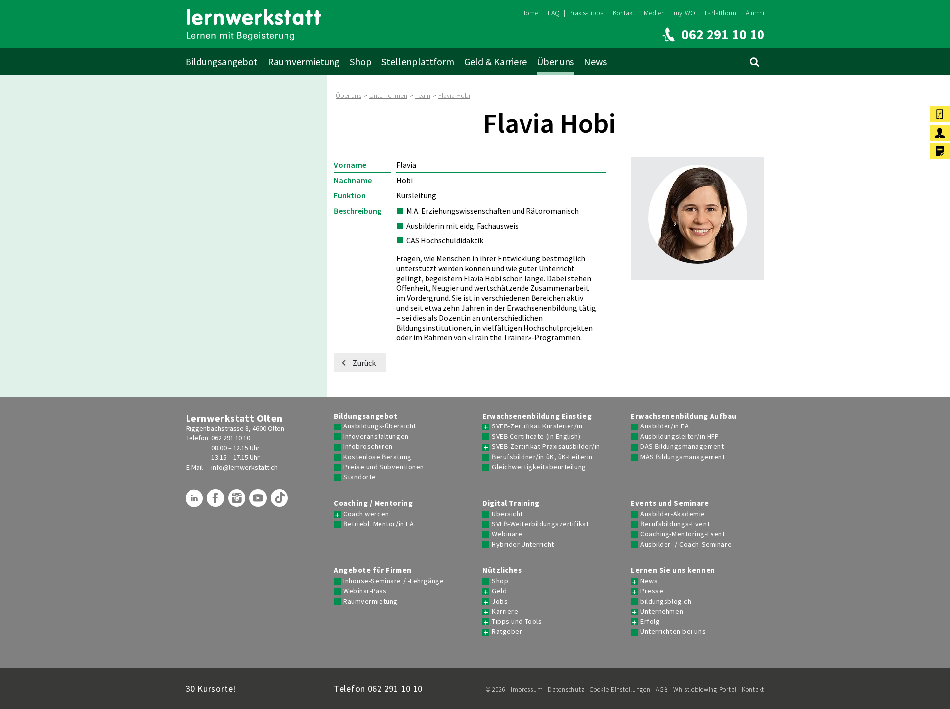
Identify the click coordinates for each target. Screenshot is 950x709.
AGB (662, 689)
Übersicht (507, 514)
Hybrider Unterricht (523, 544)
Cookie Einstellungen (619, 689)
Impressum (527, 689)
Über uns (555, 61)
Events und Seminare (670, 503)
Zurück (364, 363)
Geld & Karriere (495, 61)
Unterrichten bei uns (673, 631)
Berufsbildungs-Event (675, 524)
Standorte (359, 477)
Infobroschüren (368, 446)
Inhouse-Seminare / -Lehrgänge (393, 581)
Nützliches (502, 570)
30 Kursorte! (211, 688)
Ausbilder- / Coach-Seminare (686, 544)
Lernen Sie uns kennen (673, 570)
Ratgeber (507, 631)
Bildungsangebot (222, 61)
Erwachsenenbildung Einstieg (537, 416)
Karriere (505, 611)
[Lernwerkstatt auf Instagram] (238, 501)
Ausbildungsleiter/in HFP (679, 436)
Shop (361, 61)
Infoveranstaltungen (376, 436)
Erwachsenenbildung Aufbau (684, 416)
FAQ (554, 12)
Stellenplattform (417, 61)
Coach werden (366, 514)
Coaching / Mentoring (373, 503)
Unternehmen (388, 95)
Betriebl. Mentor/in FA (378, 524)
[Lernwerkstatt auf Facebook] (217, 501)
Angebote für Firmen (373, 570)
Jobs (500, 601)
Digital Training (511, 503)
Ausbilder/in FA (664, 426)
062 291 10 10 (230, 437)
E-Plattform (720, 12)
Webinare (507, 534)
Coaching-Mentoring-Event (682, 534)
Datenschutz (566, 689)
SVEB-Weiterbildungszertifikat (540, 524)
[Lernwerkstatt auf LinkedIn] (195, 501)
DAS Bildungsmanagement (682, 446)
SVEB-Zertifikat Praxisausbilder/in (546, 446)
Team (422, 95)
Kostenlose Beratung (377, 457)
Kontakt (623, 12)
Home (529, 12)
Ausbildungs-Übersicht (379, 426)
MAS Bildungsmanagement (682, 457)
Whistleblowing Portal (705, 689)
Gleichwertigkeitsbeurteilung (539, 467)
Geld (499, 591)
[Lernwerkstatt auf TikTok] (280, 501)
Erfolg (650, 621)
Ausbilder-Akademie (672, 514)
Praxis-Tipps (586, 12)
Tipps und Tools (517, 621)
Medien (654, 12)
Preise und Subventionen (383, 467)
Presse (651, 591)
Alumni (755, 12)
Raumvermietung (304, 61)
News (595, 61)
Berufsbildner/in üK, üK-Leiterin (542, 457)
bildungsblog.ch (665, 601)
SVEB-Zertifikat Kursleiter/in (537, 426)
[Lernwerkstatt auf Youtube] (259, 501)
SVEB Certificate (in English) (536, 436)
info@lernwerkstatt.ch (244, 467)
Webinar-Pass (365, 591)
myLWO (684, 12)
